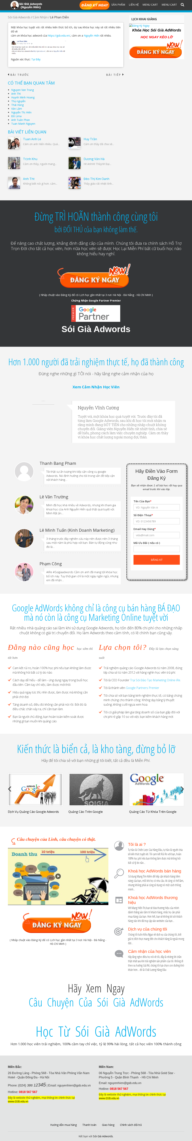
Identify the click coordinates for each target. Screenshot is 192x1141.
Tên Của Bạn (143, 501)
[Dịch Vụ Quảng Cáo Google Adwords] (35, 789)
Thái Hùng (17, 105)
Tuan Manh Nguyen (23, 123)
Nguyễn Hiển (91, 35)
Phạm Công (51, 563)
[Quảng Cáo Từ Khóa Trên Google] (156, 789)
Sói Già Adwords (19, 17)
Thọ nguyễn (18, 101)
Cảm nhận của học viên (149, 951)
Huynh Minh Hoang (22, 97)
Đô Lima (16, 116)
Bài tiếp (114, 75)
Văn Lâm (16, 108)
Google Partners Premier (142, 688)
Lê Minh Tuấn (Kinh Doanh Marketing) (77, 530)
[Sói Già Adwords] (26, 5)
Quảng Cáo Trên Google (85, 812)
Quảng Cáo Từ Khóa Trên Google (152, 812)
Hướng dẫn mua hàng (63, 1125)
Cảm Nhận (40, 17)
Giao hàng (108, 1125)
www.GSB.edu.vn (18, 1101)
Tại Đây (35, 59)
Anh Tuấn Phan (20, 120)
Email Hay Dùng (145, 529)
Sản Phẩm (118, 4)
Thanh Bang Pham (58, 463)
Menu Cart (150, 4)
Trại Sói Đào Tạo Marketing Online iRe (155, 680)
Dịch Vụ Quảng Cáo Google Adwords (33, 812)
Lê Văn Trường (54, 496)
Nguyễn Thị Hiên (21, 112)
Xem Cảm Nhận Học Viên (96, 386)
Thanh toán (89, 1125)
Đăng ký (95, 5)
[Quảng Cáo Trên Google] (95, 789)
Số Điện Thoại (143, 515)
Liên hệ (134, 4)
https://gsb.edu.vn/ (59, 35)
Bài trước (18, 75)
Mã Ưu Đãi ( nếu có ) (147, 543)
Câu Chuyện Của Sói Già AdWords (96, 1002)
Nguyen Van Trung (22, 90)
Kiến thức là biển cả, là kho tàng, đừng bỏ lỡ (96, 748)
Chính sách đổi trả (131, 1125)
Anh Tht (16, 93)
